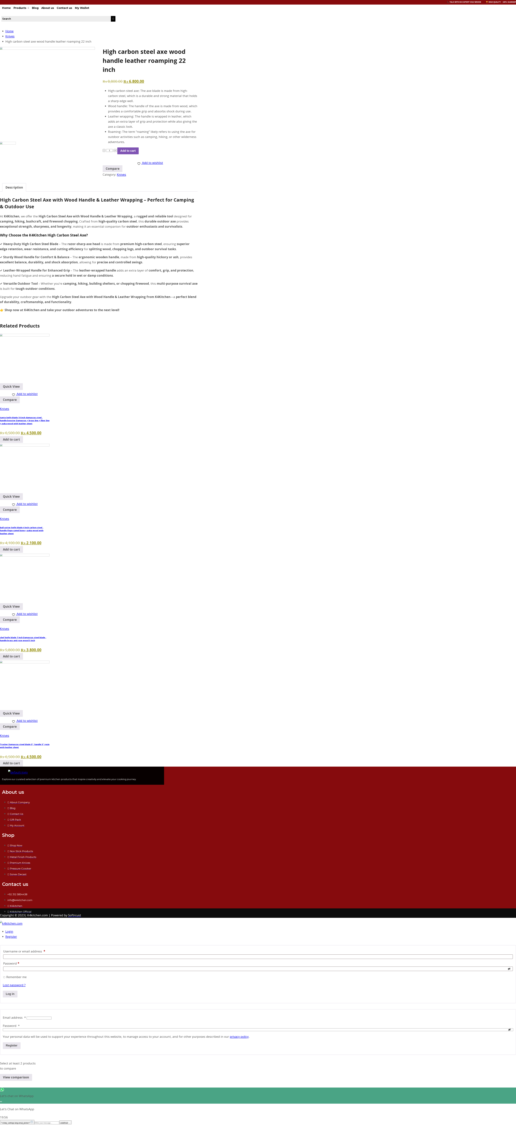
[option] (47, 94)
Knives (121, 174)
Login (9, 931)
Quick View (11, 386)
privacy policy (239, 1036)
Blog (35, 8)
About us (47, 8)
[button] (21, 8)
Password (11, 963)
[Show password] (509, 968)
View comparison (16, 1077)
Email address (14, 1017)
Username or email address (24, 951)
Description (14, 187)
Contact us (64, 8)
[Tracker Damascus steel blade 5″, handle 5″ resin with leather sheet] (24, 662)
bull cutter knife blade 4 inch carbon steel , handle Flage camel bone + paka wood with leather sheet (21, 530)
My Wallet (82, 8)
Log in (10, 994)
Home (6, 8)
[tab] (14, 187)
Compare (10, 400)
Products (19, 8)
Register (11, 936)
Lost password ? (14, 985)
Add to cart (128, 150)
